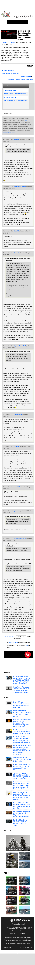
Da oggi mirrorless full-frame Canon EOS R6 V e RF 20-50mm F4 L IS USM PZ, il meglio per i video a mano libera (21, 680)
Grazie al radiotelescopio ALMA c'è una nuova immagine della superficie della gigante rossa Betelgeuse (22, 723)
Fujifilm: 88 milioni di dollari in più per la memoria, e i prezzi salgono (20, 822)
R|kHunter (16, 446)
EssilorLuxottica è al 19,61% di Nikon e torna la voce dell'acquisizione (21, 731)
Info (26, 120)
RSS (17, 928)
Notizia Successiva (26, 76)
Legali (8, 927)
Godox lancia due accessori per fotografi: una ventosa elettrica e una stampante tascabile (21, 739)
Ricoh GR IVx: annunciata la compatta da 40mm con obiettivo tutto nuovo (21, 704)
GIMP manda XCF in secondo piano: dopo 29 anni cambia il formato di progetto (21, 805)
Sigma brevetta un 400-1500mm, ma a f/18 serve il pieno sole (22, 759)
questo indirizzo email (8, 133)
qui (27, 645)
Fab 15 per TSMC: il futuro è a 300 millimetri (15, 100)
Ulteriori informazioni (26, 940)
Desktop (13, 933)
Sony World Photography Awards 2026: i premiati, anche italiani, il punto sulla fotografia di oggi (22, 689)
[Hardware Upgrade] (15, 922)
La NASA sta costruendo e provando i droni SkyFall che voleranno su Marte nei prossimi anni (22, 814)
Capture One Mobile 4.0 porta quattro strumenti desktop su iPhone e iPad (21, 767)
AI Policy (23, 927)
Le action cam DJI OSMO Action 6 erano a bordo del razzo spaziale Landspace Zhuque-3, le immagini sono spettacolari (22, 750)
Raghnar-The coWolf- (20, 186)
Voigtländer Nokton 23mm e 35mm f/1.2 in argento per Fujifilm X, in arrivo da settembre (21, 775)
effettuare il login (13, 642)
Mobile (23, 933)
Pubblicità (29, 927)
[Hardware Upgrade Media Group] (18, 925)
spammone (17, 511)
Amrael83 (16, 139)
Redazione (12, 928)
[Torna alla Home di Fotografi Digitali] (17, 17)
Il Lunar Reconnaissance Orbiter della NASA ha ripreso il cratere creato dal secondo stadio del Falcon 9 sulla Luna (22, 785)
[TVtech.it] (26, 922)
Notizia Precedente (9, 70)
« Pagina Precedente (9, 636)
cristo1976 (17, 487)
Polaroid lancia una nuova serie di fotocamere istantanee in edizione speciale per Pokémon (21, 795)
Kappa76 (16, 231)
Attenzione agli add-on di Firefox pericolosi (15, 93)
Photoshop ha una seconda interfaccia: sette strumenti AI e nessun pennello (22, 713)
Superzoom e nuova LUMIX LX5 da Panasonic (20, 79)
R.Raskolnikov (18, 414)
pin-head (16, 253)
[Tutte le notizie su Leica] (18, 658)
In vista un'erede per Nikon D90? (10, 73)
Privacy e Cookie (15, 927)
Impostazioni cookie (25, 928)
